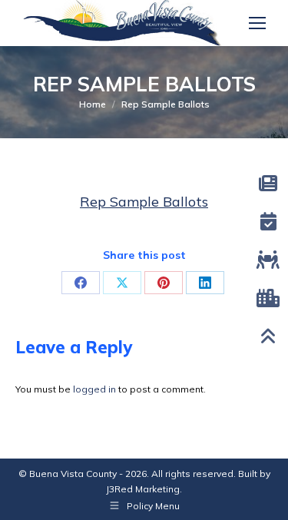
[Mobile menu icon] (257, 23)
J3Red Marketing (143, 489)
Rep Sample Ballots (144, 201)
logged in (94, 389)
